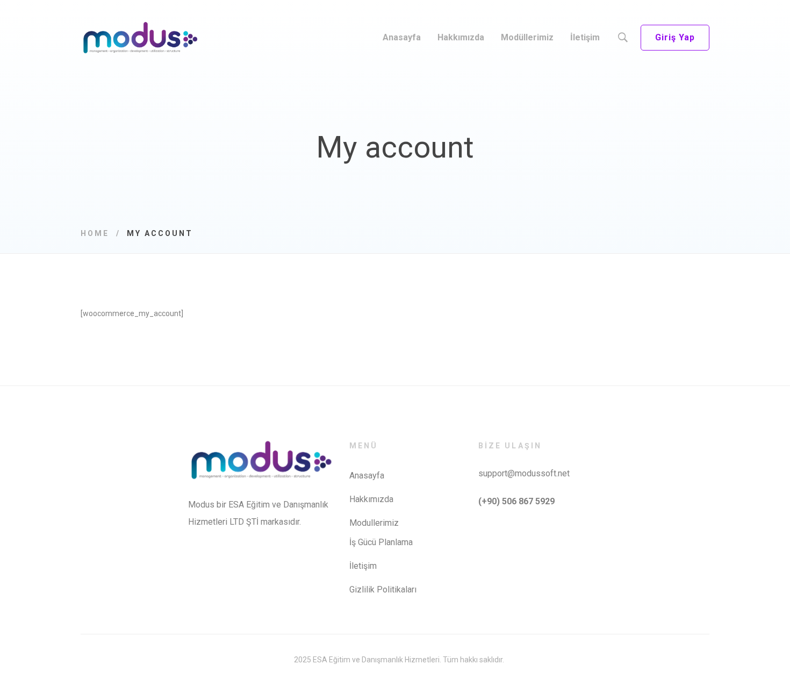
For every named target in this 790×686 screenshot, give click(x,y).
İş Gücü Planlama (381, 542)
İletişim (363, 566)
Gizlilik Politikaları (382, 589)
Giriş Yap (675, 37)
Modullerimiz (374, 523)
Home (95, 233)
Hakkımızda (371, 499)
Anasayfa (366, 475)
